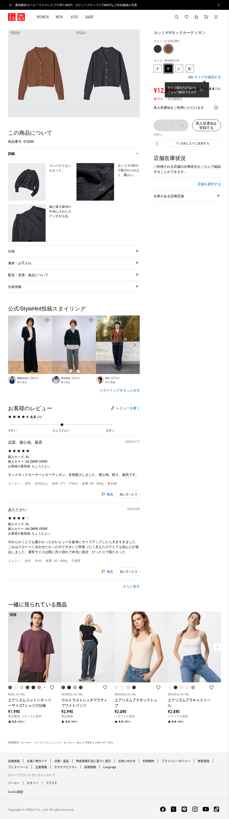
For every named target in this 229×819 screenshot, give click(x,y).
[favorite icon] (52, 687)
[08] (158, 49)
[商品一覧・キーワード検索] (216, 17)
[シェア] (157, 143)
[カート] (206, 17)
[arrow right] (135, 345)
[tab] (42, 17)
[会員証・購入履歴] (196, 17)
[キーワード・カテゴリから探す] (177, 17)
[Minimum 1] (159, 125)
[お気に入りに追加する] (47, 320)
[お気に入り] (186, 17)
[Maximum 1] (183, 125)
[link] (119, 5)
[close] (10, 5)
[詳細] (216, 107)
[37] (168, 49)
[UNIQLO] (16, 17)
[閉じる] (201, 90)
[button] (27, 182)
